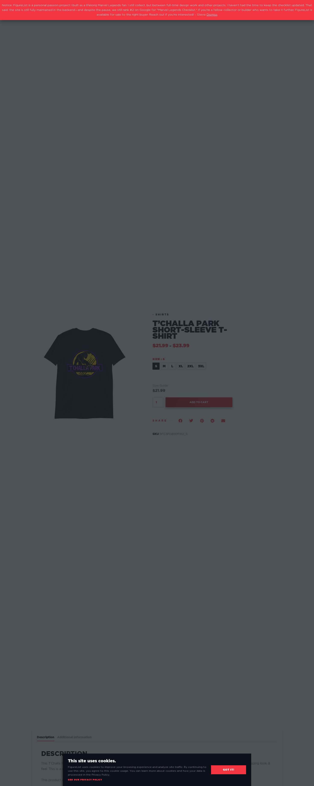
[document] (157, 393)
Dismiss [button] (212, 14)
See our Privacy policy (85, 780)
